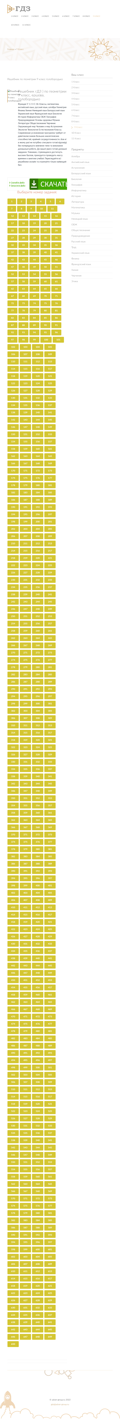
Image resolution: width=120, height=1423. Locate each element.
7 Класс (76, 16)
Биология (76, 179)
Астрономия (78, 168)
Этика (74, 281)
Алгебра (75, 156)
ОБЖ (74, 224)
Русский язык (78, 241)
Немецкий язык (79, 219)
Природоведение (80, 236)
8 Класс (86, 16)
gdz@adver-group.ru (60, 1404)
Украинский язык (80, 253)
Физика (75, 258)
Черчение (76, 276)
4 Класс (45, 16)
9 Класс (96, 16)
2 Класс (25, 16)
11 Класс (26, 25)
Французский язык (81, 264)
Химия (74, 270)
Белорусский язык (81, 173)
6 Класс (66, 16)
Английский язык (80, 162)
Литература (77, 202)
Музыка (75, 213)
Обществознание (80, 230)
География (76, 185)
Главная (10, 49)
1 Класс (14, 16)
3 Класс (35, 16)
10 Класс (15, 25)
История (76, 196)
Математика (78, 207)
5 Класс (55, 16)
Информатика (78, 190)
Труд (73, 247)
